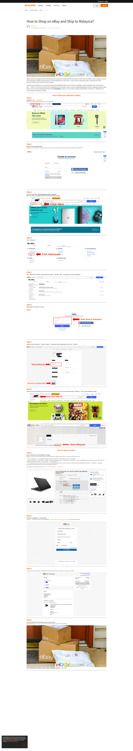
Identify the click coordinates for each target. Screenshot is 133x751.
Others (41, 10)
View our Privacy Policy (12, 741)
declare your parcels (38, 623)
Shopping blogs (33, 10)
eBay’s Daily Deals (47, 466)
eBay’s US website (37, 100)
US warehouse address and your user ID (60, 519)
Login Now (64, 668)
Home (26, 10)
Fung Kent (34, 26)
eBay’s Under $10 (57, 466)
